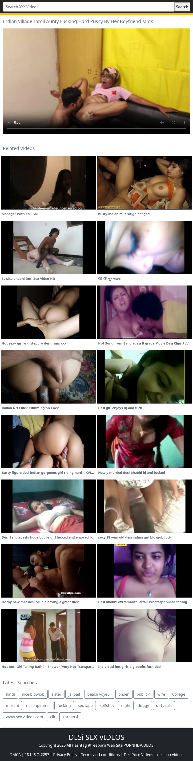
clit (52, 716)
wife (161, 694)
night (126, 705)
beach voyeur (99, 694)
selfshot (107, 705)
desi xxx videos (170, 754)
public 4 (143, 694)
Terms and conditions (100, 754)
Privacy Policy (65, 754)
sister (56, 694)
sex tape (85, 705)
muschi (12, 705)
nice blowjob (33, 694)
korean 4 (70, 716)
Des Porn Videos (138, 754)
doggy (143, 705)
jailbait (74, 694)
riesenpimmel (38, 705)
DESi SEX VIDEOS (96, 737)
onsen (123, 694)
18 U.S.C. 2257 (37, 754)
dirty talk (164, 705)
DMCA (15, 754)
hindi (10, 694)
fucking (64, 705)
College (178, 694)
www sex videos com (24, 716)
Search (182, 6)
